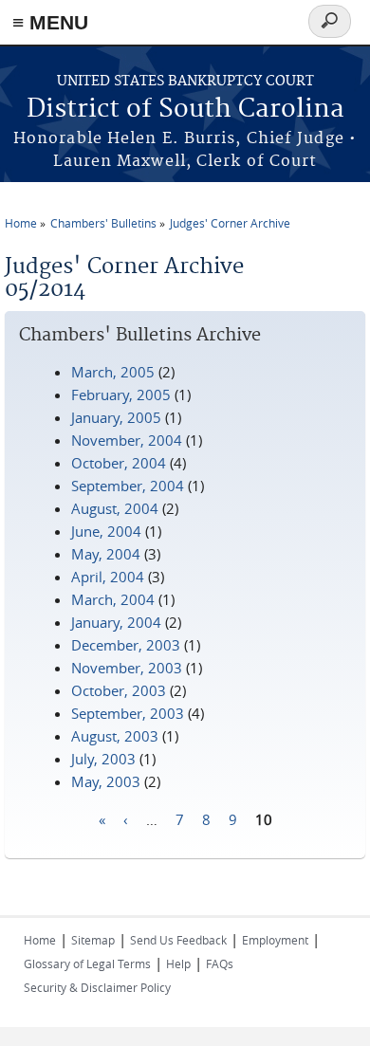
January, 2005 (116, 417)
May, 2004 (105, 553)
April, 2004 (107, 576)
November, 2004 (126, 440)
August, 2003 (114, 735)
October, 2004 (118, 462)
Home (21, 222)
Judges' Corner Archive (230, 222)
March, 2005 (113, 371)
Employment (275, 939)
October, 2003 (118, 690)
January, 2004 (116, 622)
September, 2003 (127, 713)
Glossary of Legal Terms (87, 963)
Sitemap (93, 939)
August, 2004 (114, 508)
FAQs (219, 963)
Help (178, 963)
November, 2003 (126, 667)
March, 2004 (113, 599)
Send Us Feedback (178, 939)
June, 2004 (106, 531)
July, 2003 (103, 758)
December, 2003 (125, 644)
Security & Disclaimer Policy (97, 987)
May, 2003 (105, 781)
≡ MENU (50, 22)
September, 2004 (127, 485)
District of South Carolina (185, 109)
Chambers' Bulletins (103, 222)
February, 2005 (121, 394)
